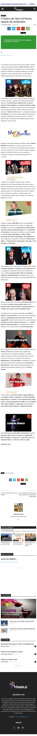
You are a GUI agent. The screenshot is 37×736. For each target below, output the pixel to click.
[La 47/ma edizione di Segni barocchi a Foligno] (30, 537)
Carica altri (18, 666)
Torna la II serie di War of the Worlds (9, 494)
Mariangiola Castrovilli (7, 654)
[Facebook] (18, 519)
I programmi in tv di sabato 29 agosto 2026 (21, 621)
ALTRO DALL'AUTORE (8, 530)
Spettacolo (3, 15)
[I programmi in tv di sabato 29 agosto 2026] (4, 623)
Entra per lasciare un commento (9, 562)
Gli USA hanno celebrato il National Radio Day (22, 629)
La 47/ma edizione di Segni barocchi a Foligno (29, 544)
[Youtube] (23, 727)
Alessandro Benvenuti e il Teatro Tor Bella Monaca (17, 644)
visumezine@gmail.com (21, 716)
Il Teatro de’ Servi (10, 473)
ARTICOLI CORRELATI (8, 527)
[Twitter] (18, 727)
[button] (34, 9)
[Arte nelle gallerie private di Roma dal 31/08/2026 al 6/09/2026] (18, 608)
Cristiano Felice (6, 616)
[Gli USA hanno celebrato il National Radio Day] (4, 630)
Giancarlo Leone (6, 24)
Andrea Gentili (4, 661)
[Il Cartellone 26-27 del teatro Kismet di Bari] (6, 537)
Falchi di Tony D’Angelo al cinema (12, 652)
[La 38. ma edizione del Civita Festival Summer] (18, 537)
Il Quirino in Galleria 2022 (9, 659)
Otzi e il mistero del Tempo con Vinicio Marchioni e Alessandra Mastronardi (27, 494)
